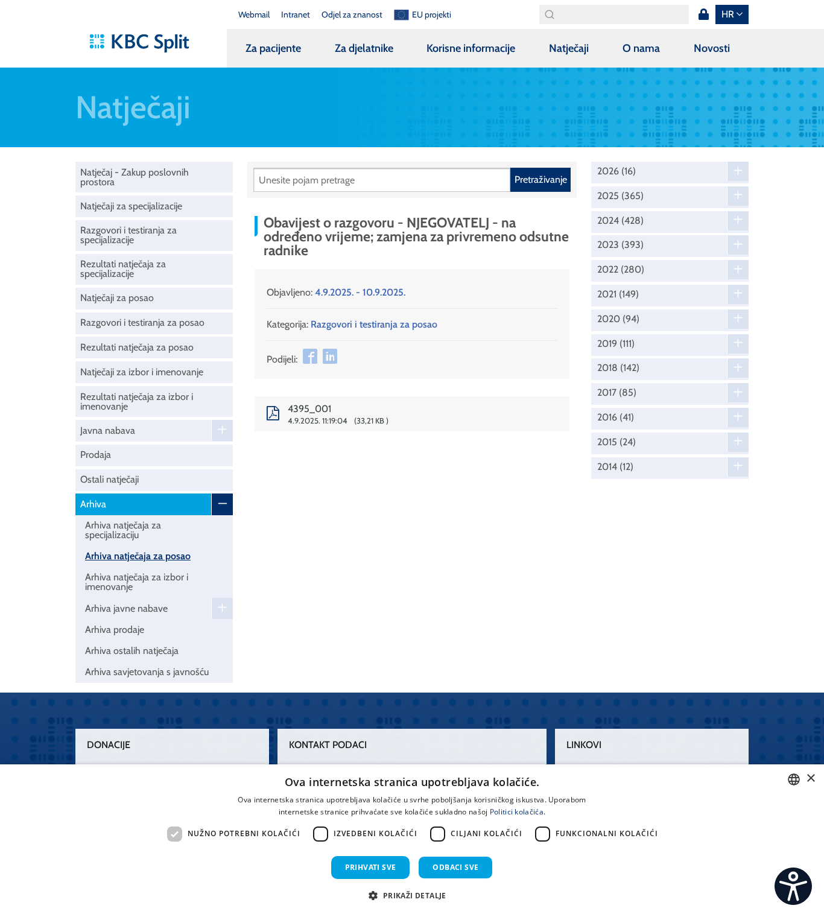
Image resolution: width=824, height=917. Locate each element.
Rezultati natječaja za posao (137, 347)
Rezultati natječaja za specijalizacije (123, 268)
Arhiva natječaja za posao (138, 556)
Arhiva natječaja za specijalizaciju (123, 530)
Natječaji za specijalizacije (131, 206)
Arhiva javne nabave (126, 608)
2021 (618, 294)
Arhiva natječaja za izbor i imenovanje (136, 581)
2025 (620, 196)
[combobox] (794, 779)
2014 (615, 467)
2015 (616, 442)
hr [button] (727, 14)
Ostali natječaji (109, 479)
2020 (618, 319)
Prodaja (95, 454)
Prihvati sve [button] (370, 867)
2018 (618, 368)
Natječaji (569, 48)
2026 (616, 171)
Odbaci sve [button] (455, 867)
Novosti (712, 48)
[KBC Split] (145, 43)
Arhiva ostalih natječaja (132, 650)
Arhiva (93, 504)
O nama (641, 48)
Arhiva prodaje (114, 629)
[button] (412, 895)
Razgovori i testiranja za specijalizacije (128, 235)
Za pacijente (273, 48)
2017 (616, 393)
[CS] (793, 886)
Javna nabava (107, 430)
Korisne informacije (470, 48)
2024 (620, 221)
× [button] (810, 778)
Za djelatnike (364, 48)
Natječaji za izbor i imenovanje (141, 372)
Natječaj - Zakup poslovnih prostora (134, 177)
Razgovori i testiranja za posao (142, 322)
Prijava (703, 14)
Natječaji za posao (117, 297)
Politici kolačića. (517, 812)
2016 (615, 417)
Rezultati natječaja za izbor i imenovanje (136, 401)
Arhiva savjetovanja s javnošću (147, 671)
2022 (620, 269)
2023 (620, 245)
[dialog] (412, 840)
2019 (616, 344)
